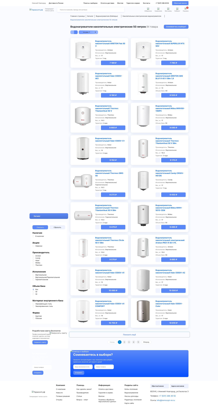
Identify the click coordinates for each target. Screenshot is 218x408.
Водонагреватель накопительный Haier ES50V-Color (169, 303)
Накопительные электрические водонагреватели (142, 16)
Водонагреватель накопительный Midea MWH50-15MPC (170, 108)
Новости (59, 393)
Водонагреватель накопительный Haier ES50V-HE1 (108, 76)
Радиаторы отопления (133, 400)
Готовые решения (63, 396)
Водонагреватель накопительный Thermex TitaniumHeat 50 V (106, 108)
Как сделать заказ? (84, 389)
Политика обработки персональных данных (107, 400)
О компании (60, 389)
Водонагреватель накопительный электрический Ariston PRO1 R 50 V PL (170, 240)
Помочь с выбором (90, 3)
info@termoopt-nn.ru (166, 400)
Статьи (79, 396)
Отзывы (59, 400)
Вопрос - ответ (82, 400)
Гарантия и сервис (133, 3)
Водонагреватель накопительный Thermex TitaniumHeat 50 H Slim (106, 207)
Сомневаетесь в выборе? (176, 27)
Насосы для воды (131, 396)
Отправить (38, 373)
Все (36, 289)
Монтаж (120, 3)
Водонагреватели (131, 393)
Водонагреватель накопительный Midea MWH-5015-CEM (169, 207)
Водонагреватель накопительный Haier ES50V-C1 (110, 139)
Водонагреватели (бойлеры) (107, 16)
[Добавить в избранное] (92, 41)
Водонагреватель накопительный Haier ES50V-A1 (109, 271)
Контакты (146, 3)
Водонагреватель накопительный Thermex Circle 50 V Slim (109, 240)
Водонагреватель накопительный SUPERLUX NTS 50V (170, 43)
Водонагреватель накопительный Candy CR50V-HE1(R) (170, 173)
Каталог (37, 216)
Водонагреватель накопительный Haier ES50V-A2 (170, 271)
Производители (82, 393)
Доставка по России (56, 3)
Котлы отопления (131, 389)
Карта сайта (129, 403)
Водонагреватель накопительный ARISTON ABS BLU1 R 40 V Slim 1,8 (169, 76)
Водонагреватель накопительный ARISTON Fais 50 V (110, 43)
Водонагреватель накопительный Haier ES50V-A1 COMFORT (109, 303)
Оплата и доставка (107, 3)
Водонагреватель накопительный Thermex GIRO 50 (109, 173)
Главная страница (77, 16)
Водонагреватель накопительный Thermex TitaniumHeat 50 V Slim (167, 140)
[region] (48, 236)
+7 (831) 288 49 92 (162, 3)
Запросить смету (40, 342)
